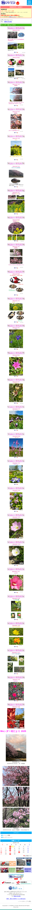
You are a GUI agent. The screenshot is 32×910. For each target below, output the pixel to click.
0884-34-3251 (8, 21)
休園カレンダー (12, 16)
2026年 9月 (16, 842)
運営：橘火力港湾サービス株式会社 (16, 898)
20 (1, 852)
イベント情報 (6, 835)
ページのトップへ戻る (25, 901)
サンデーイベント (8, 837)
